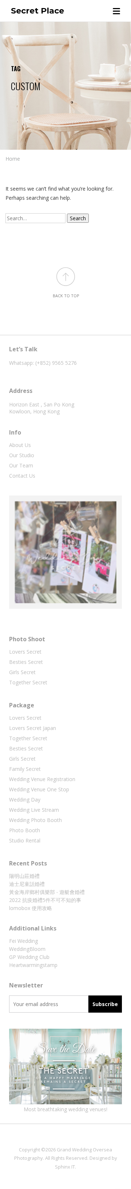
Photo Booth (24, 830)
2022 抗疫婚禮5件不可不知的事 (45, 899)
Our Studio (21, 455)
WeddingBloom (27, 948)
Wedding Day (24, 799)
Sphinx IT (65, 1166)
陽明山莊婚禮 (24, 875)
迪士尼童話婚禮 (27, 883)
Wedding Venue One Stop (39, 789)
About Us (20, 444)
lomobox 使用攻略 (30, 908)
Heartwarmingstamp (33, 964)
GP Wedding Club (29, 956)
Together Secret (28, 682)
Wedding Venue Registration (42, 779)
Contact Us (22, 475)
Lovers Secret (25, 651)
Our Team (21, 465)
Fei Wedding (23, 940)
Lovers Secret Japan (32, 728)
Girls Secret (22, 672)
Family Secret (25, 768)
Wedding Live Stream (34, 809)
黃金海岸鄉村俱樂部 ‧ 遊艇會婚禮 (47, 891)
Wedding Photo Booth (35, 820)
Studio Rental (24, 840)
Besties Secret (26, 661)
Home (12, 158)
